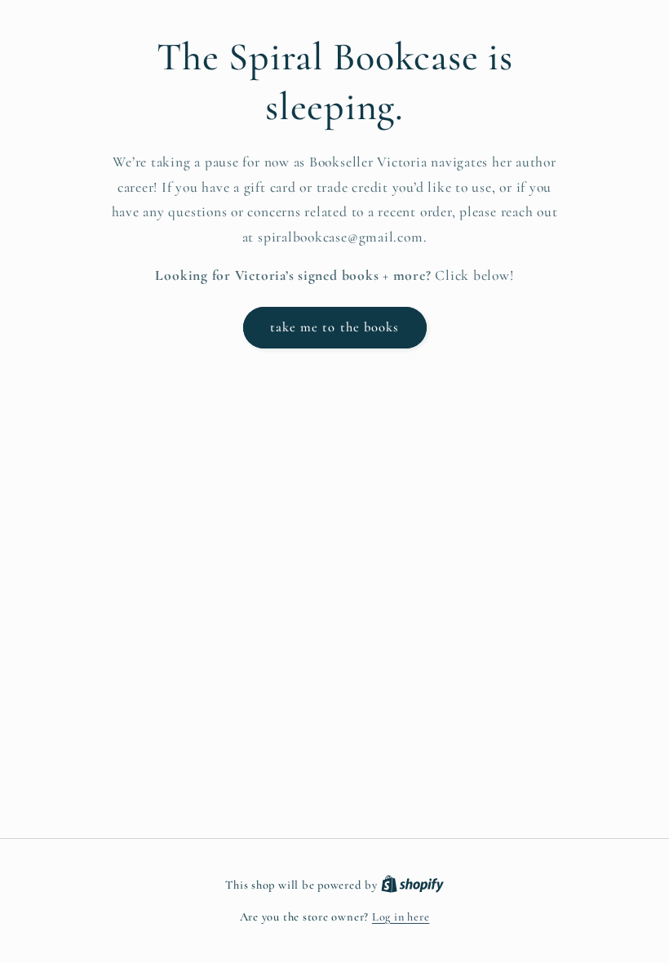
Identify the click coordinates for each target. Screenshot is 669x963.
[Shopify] (412, 885)
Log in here (400, 917)
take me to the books (335, 327)
